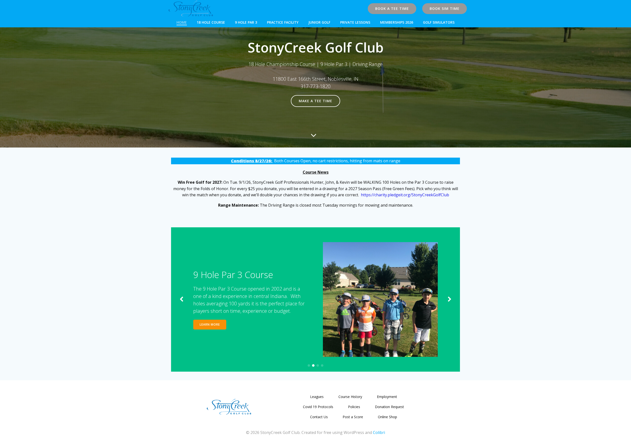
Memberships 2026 (396, 22)
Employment (387, 396)
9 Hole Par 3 (246, 22)
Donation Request (389, 406)
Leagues (317, 396)
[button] (309, 365)
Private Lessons (355, 22)
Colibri (379, 432)
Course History (350, 396)
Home (181, 22)
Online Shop (387, 416)
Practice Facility (282, 22)
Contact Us (319, 416)
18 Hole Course (211, 22)
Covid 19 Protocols (318, 406)
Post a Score (353, 416)
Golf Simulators (439, 22)
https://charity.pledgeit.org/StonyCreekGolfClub (405, 195)
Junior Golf (319, 22)
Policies (354, 406)
